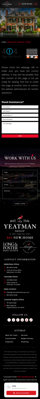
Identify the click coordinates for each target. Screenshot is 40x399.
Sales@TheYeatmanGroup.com (18, 292)
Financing (25, 342)
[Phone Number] (20, 238)
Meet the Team (11, 335)
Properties (9, 342)
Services (24, 335)
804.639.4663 (13, 363)
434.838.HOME (12, 280)
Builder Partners (27, 338)
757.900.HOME (12, 303)
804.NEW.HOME (12, 268)
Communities (10, 338)
